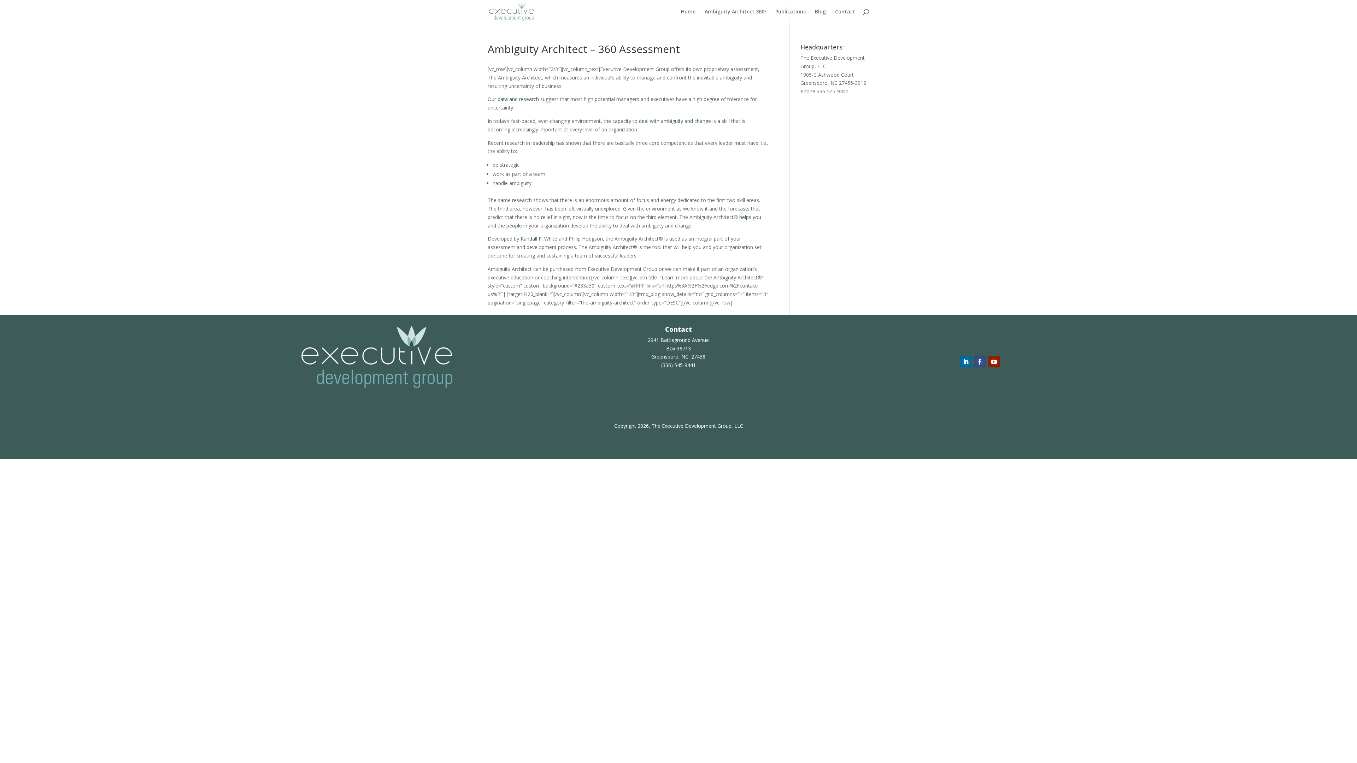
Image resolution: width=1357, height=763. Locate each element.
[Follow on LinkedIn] (965, 361)
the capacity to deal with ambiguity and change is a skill (667, 121)
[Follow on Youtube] (994, 361)
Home (688, 12)
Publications (790, 12)
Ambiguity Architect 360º (735, 12)
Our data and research (513, 99)
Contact (845, 12)
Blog (820, 12)
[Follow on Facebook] (980, 361)
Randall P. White (539, 238)
